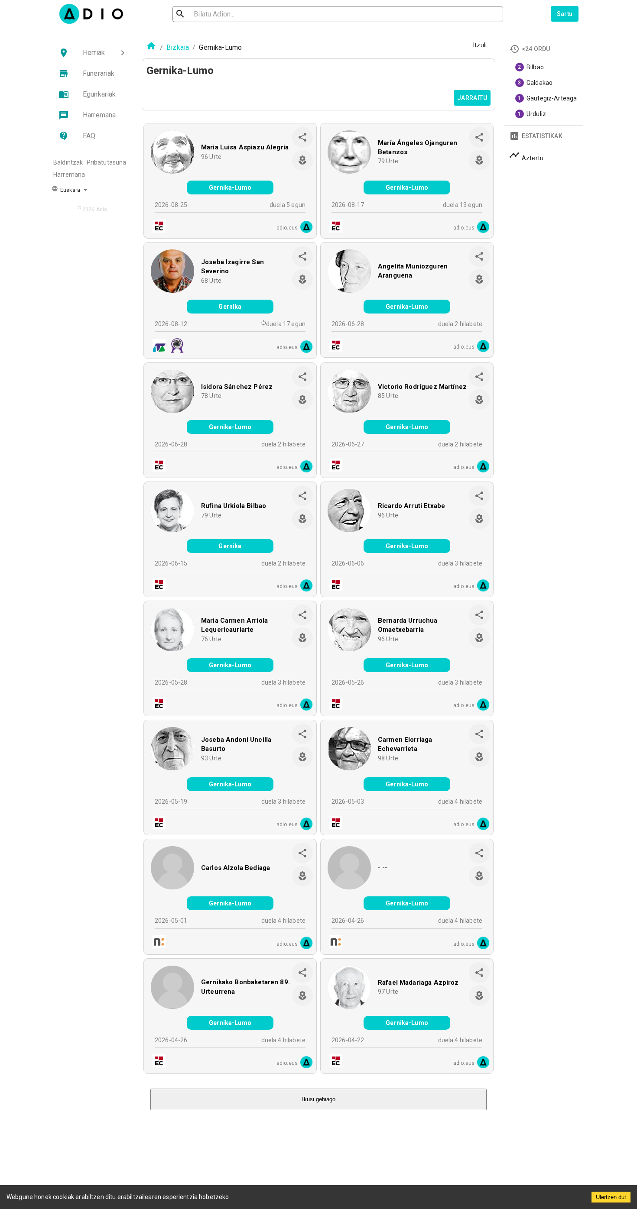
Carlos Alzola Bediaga (235, 868)
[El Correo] (156, 227)
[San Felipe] (175, 346)
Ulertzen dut (611, 1197)
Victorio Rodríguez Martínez (422, 387)
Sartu (565, 13)
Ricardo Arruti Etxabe (411, 506)
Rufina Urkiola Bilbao (233, 506)
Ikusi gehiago (318, 1099)
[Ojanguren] (156, 346)
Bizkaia (177, 47)
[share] (302, 137)
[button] (93, 52)
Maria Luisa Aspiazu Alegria (245, 147)
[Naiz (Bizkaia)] (156, 942)
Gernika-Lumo (230, 187)
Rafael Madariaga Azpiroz (418, 982)
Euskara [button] (69, 190)
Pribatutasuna (107, 162)
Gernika (229, 306)
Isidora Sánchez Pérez (237, 387)
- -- (383, 868)
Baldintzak (68, 162)
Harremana (69, 174)
